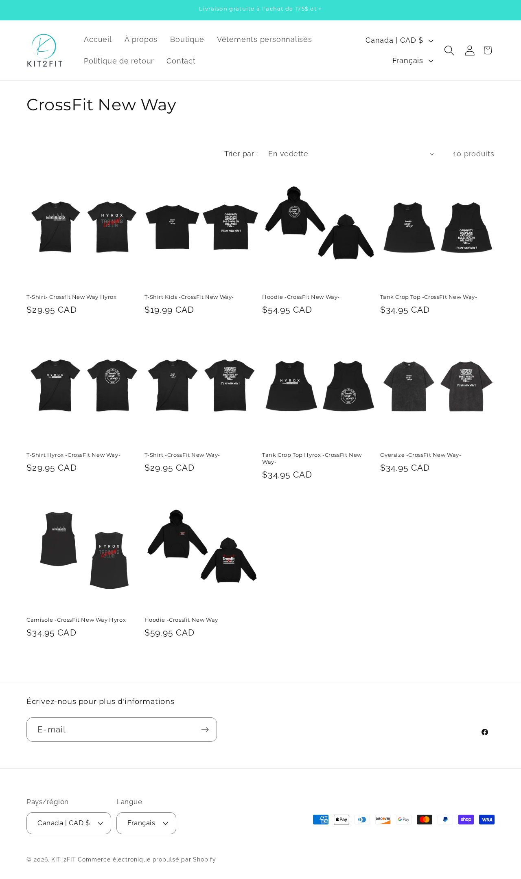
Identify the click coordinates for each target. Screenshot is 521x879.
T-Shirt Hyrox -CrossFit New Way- (73, 455)
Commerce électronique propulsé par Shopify (147, 859)
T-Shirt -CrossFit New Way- (182, 455)
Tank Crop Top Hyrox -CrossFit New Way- (312, 458)
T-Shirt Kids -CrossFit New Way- (189, 297)
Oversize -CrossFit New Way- (421, 455)
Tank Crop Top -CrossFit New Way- (428, 297)
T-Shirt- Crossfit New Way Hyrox (71, 297)
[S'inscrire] (205, 729)
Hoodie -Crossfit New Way (181, 619)
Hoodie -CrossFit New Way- (301, 297)
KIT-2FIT (63, 859)
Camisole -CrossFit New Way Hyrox (76, 619)
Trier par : (241, 153)
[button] (449, 50)
